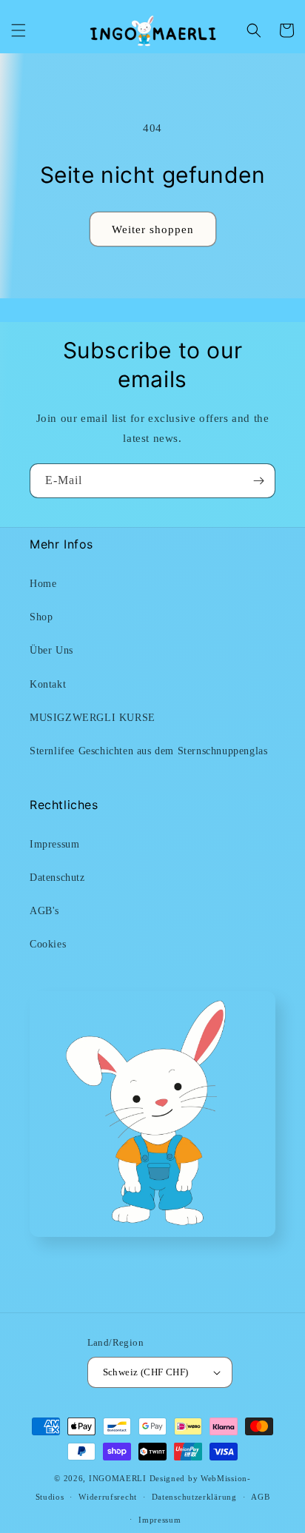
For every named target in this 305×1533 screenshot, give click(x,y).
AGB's (44, 910)
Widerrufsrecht (107, 1496)
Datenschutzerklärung (194, 1496)
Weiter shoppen (153, 229)
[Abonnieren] (258, 480)
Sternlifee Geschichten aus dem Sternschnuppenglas (148, 751)
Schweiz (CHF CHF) (146, 1372)
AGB (260, 1496)
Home (43, 583)
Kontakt (48, 684)
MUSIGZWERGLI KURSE (92, 717)
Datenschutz (57, 877)
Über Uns (51, 650)
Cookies (48, 944)
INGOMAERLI (118, 1478)
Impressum (54, 844)
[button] (18, 30)
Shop (41, 617)
